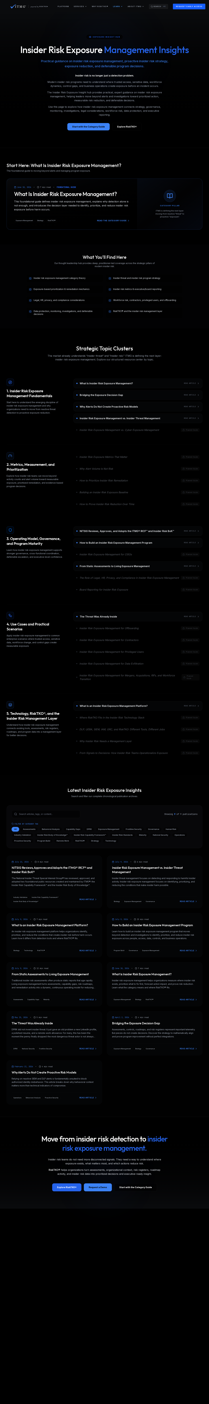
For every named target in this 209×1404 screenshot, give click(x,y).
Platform (63, 6)
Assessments (29, 829)
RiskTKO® (80, 841)
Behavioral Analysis (51, 829)
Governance (153, 829)
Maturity (142, 835)
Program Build (43, 841)
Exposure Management (108, 829)
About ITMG (135, 6)
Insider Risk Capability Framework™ (90, 835)
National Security (160, 835)
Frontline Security (134, 829)
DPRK (89, 829)
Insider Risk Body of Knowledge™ (52, 835)
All (15, 829)
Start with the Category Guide (88, 126)
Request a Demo (98, 1187)
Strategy (95, 841)
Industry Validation (22, 835)
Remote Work (63, 841)
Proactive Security (22, 841)
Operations (180, 835)
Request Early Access (189, 6)
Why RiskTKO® (100, 6)
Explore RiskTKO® (127, 126)
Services (79, 6)
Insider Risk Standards (122, 835)
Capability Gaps (73, 829)
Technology (110, 841)
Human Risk (171, 829)
